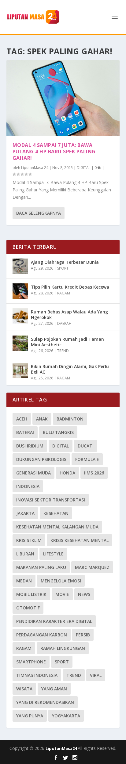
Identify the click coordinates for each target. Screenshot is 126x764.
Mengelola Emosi (61, 581)
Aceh (21, 419)
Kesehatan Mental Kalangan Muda (57, 527)
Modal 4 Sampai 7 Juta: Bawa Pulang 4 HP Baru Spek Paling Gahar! (54, 151)
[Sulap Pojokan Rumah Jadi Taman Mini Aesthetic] (20, 343)
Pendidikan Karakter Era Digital (54, 621)
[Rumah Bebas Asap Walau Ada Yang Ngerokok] (20, 316)
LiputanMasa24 (62, 748)
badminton (70, 419)
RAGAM (63, 293)
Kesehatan (56, 513)
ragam (23, 648)
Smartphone (31, 662)
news (84, 594)
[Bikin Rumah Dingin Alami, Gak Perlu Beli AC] (20, 370)
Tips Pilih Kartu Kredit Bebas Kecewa (70, 287)
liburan (25, 554)
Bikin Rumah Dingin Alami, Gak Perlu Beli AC (70, 369)
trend (73, 675)
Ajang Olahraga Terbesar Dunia (65, 262)
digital (60, 446)
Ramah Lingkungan (62, 648)
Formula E (87, 459)
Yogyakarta (66, 716)
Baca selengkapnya (38, 213)
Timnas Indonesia (36, 675)
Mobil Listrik (31, 594)
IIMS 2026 (94, 473)
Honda (67, 473)
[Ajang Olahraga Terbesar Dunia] (20, 266)
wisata (24, 689)
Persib (83, 635)
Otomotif (28, 608)
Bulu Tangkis (58, 432)
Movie (62, 594)
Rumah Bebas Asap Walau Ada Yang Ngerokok (69, 314)
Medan (24, 581)
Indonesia (27, 486)
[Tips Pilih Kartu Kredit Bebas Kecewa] (20, 291)
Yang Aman (54, 689)
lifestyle (53, 554)
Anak (42, 419)
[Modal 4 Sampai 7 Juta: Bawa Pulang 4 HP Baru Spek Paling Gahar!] (63, 98)
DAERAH (64, 323)
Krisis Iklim (29, 540)
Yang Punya (29, 716)
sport (62, 662)
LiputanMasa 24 (34, 167)
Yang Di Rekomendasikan (45, 702)
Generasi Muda (33, 473)
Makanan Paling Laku (41, 567)
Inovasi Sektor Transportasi (50, 500)
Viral (96, 675)
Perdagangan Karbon (41, 635)
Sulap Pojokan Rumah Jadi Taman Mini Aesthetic (67, 341)
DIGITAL (84, 167)
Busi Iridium (29, 446)
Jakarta (25, 513)
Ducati (86, 446)
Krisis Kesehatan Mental (79, 540)
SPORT (63, 268)
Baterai (25, 432)
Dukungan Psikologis (41, 459)
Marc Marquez (92, 567)
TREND (63, 350)
